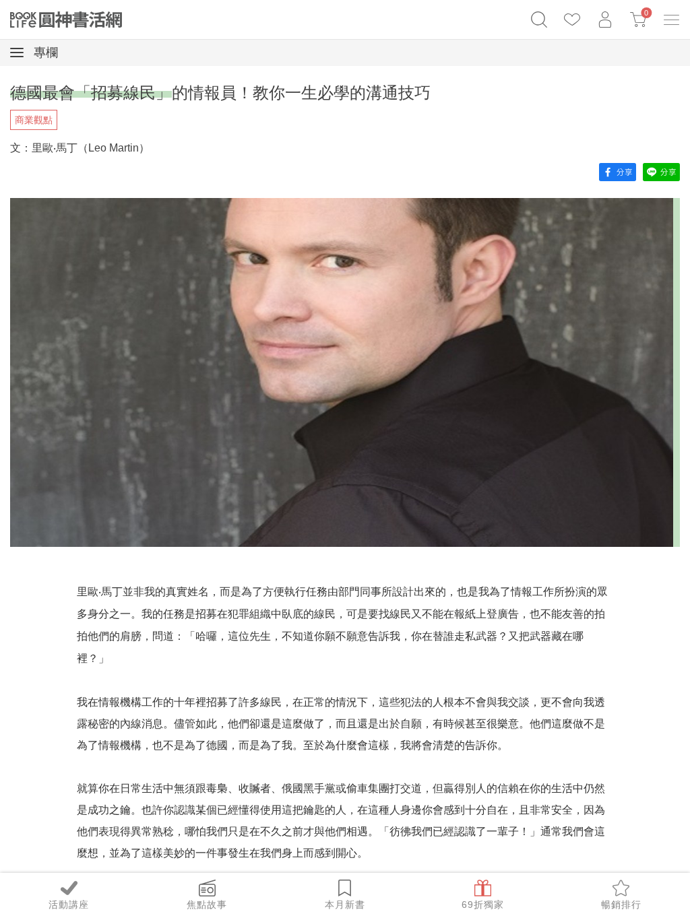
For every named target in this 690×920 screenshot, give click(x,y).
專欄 (44, 52)
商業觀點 (34, 119)
